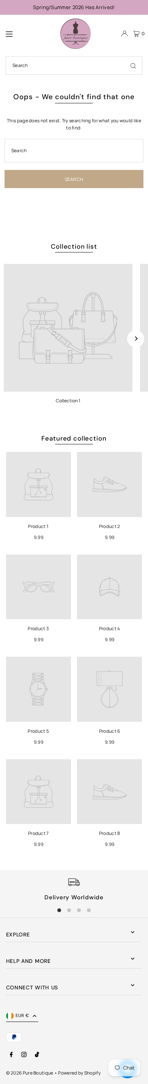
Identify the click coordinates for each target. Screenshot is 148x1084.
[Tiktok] (37, 1055)
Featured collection (73, 438)
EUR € (22, 1015)
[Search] (133, 65)
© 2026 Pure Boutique (30, 1073)
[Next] (135, 338)
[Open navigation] (28, 33)
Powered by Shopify (79, 1073)
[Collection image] (68, 328)
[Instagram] (24, 1055)
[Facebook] (11, 1055)
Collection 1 (68, 400)
